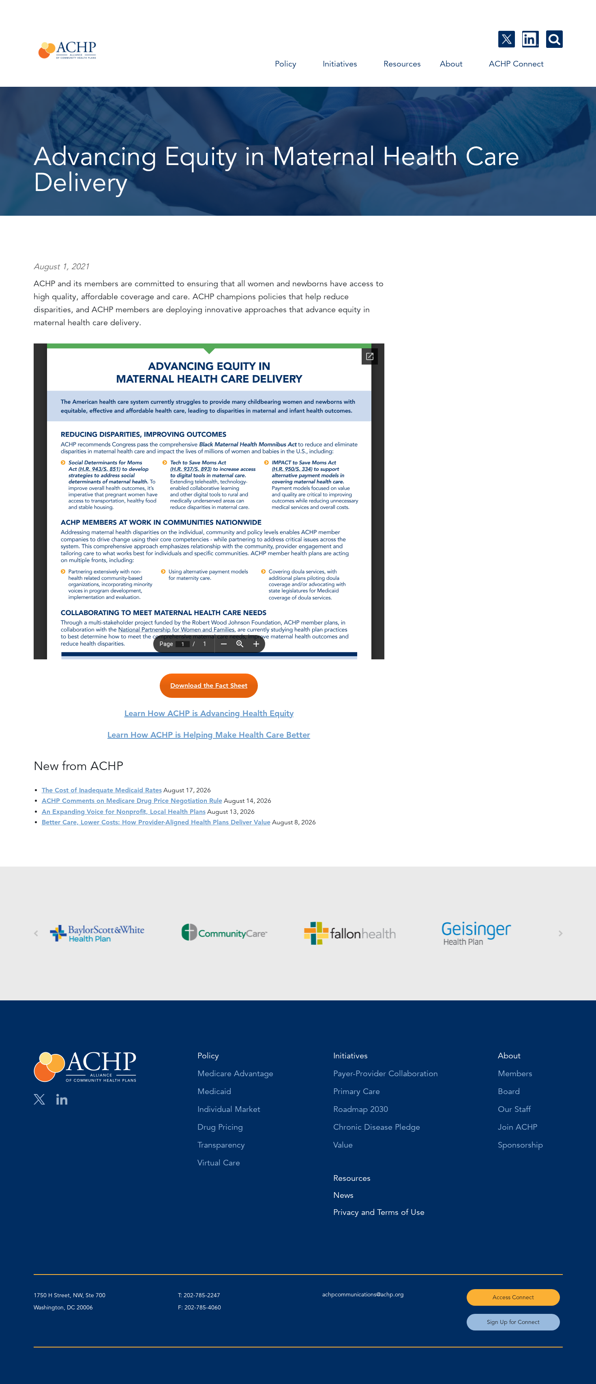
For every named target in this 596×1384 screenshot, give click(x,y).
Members (515, 1074)
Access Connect (513, 1297)
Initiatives (340, 64)
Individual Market (228, 1109)
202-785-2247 (202, 1295)
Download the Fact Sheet (208, 685)
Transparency (221, 1145)
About (451, 64)
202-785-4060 (202, 1307)
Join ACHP (517, 1127)
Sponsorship (520, 1145)
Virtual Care (218, 1163)
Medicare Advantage (235, 1074)
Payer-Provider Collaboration (385, 1074)
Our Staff (514, 1109)
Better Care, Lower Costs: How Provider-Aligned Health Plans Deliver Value (156, 822)
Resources (402, 64)
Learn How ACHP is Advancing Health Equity (209, 713)
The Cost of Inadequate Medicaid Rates (102, 790)
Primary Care (356, 1092)
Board (509, 1092)
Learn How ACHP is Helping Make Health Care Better (208, 735)
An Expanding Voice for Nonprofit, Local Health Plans (124, 811)
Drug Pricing (220, 1127)
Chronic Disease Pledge (376, 1127)
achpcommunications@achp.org (363, 1294)
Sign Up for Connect (513, 1322)
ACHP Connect (516, 64)
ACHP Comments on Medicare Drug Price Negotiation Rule (132, 801)
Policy (285, 64)
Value (343, 1145)
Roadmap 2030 (360, 1109)
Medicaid (214, 1092)
